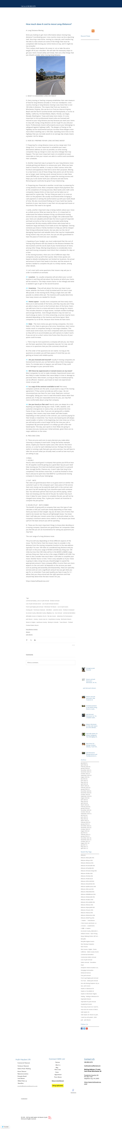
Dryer (82, 965)
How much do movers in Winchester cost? (90, 1009)
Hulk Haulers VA (85, 1012)
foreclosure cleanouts (39, 610)
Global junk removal (92, 980)
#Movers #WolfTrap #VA (87, 918)
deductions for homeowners (64, 616)
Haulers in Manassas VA (87, 988)
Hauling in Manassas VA (92, 996)
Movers (28, 632)
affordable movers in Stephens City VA (36, 616)
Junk (82, 1020)
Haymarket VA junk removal (88, 1001)
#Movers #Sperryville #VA (88, 907)
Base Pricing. (94, 933)
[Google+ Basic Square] (87, 1028)
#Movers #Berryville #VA (87, 857)
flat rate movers (51, 616)
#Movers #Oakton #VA (87, 899)
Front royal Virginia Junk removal (34, 607)
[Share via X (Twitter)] (31, 640)
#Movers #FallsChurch (87, 878)
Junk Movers (29, 619)
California (83, 952)
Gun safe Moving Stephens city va (90, 983)
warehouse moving (41, 622)
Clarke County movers (93, 952)
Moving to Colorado (53, 622)
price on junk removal (43, 600)
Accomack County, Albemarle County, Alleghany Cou (40, 613)
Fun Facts (83, 980)
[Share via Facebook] (27, 640)
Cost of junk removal (86, 959)
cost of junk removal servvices (50, 603)
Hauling (83, 996)
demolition (49, 610)
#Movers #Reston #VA (87, 905)
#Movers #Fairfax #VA (87, 876)
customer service (57, 610)
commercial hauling (31, 600)
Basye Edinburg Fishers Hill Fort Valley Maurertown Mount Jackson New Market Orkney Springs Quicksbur (90, 936)
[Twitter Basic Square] (84, 1028)
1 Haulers (83, 920)
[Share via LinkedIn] (35, 640)
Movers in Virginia (30, 622)
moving (36, 619)
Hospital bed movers (86, 1004)
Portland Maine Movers (32, 625)
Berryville (83, 939)
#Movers (83, 855)
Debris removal (85, 962)
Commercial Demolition (87, 954)
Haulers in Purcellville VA (87, 991)
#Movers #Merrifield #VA (87, 892)
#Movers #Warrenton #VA (88, 915)
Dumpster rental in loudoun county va (90, 967)
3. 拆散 (82, 928)
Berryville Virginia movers (87, 941)
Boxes (95, 949)
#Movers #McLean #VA (87, 889)
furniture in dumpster (68, 610)
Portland (70, 622)
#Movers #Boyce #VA (87, 860)
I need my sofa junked (87, 1017)
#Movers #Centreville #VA (88, 865)
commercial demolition (69, 613)
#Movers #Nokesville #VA (88, 897)
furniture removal (54, 600)
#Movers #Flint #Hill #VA (87, 881)
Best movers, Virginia (86, 949)
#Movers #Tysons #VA (87, 910)
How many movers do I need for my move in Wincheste (90, 1007)
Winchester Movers (66, 619)
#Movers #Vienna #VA (87, 912)
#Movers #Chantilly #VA (87, 868)
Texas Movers (63, 622)
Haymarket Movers (86, 999)
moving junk (29, 610)
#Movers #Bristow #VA (87, 863)
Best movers (84, 946)
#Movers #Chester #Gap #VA (89, 871)
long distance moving (54, 619)
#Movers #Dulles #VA (87, 873)
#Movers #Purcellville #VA (88, 902)
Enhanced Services (86, 973)
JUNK (95, 1017)
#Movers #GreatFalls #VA (88, 884)
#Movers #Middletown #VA (88, 894)
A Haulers (88, 928)
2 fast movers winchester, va (88, 923)
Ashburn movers (85, 933)
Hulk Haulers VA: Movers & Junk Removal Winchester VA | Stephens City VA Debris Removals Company (90, 1014)
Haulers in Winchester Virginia (89, 994)
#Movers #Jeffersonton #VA (88, 886)
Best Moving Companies (87, 944)
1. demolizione (91, 920)
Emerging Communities (87, 970)
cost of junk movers (62, 607)
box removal (58, 613)
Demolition (93, 962)
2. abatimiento (91, 926)
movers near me (43, 619)
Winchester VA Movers (50, 607)
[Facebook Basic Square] (82, 1028)
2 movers (83, 926)
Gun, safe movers (85, 986)
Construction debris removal (88, 957)
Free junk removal (86, 975)
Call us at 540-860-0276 (28, 6)
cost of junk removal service (33, 603)
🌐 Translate (5, 1126)
